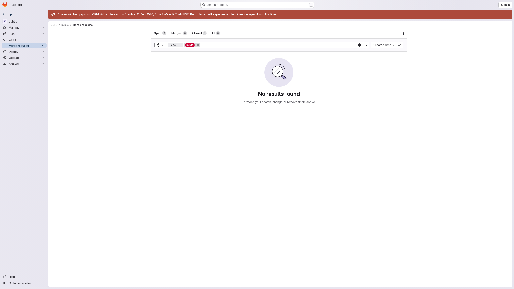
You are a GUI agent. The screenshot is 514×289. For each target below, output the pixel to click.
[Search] (366, 45)
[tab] (160, 33)
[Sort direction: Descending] (400, 45)
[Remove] (197, 45)
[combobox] (384, 45)
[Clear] (359, 45)
